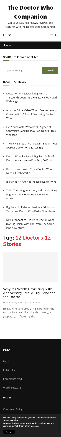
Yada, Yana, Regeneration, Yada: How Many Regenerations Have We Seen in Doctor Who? (31, 194)
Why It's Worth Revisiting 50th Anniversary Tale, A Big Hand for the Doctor (29, 293)
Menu (9, 45)
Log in (6, 361)
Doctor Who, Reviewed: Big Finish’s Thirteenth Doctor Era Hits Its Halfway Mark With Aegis (31, 97)
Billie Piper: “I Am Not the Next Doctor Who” (32, 182)
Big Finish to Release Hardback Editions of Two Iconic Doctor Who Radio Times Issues (31, 209)
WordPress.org (12, 387)
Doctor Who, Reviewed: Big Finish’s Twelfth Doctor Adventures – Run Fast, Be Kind (31, 158)
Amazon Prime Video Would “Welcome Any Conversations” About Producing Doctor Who (31, 114)
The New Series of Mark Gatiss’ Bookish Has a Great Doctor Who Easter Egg (31, 145)
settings (35, 426)
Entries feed (10, 370)
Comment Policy (12, 409)
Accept (9, 432)
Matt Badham (34, 302)
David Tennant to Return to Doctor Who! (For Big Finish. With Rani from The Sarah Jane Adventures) (30, 223)
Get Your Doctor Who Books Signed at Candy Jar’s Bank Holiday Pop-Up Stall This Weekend (31, 131)
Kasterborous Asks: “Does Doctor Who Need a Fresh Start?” (29, 171)
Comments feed (12, 379)
